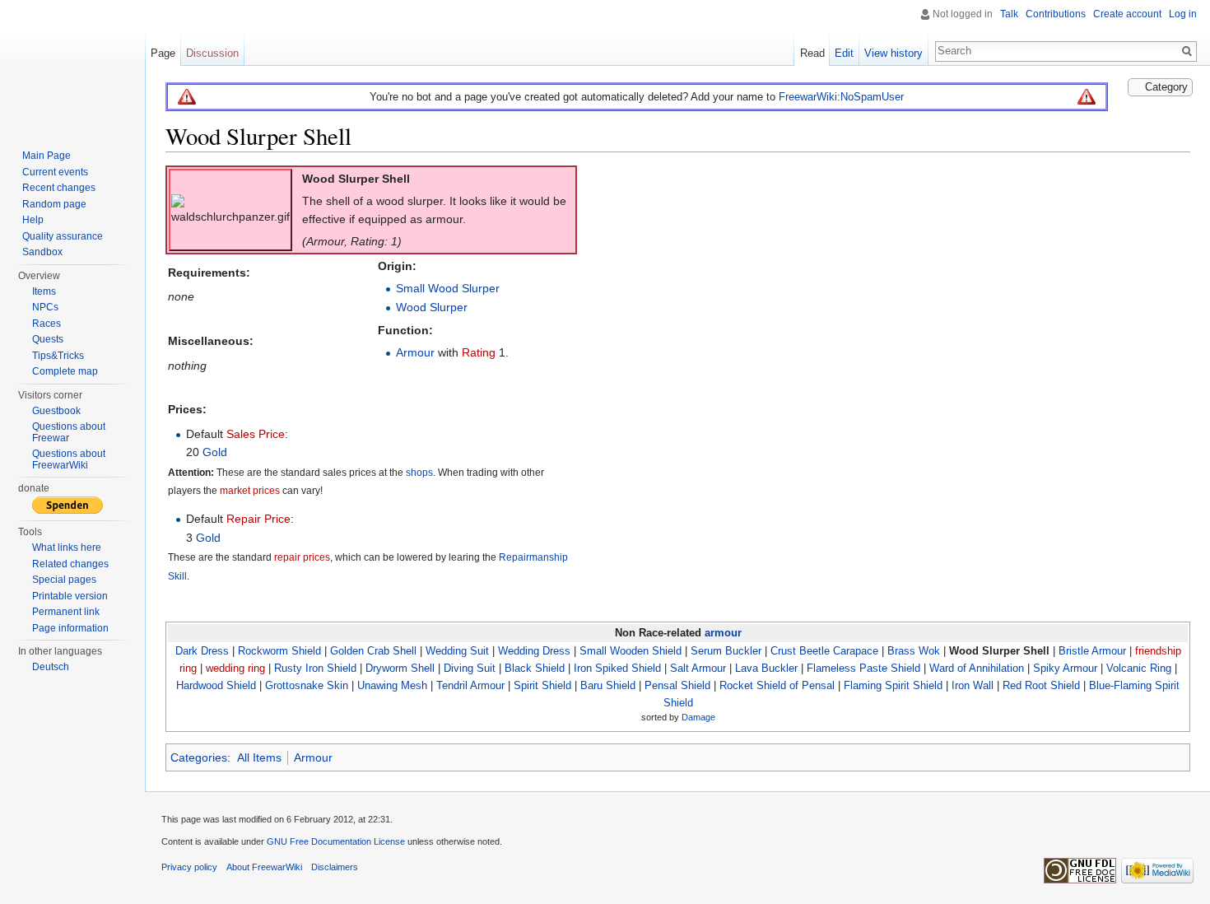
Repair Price (258, 518)
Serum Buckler (726, 651)
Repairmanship (533, 557)
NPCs (45, 307)
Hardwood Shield (216, 685)
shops (419, 472)
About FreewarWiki (264, 867)
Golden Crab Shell (373, 651)
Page (163, 53)
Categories (198, 757)
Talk (1009, 14)
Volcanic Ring (1138, 668)
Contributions (1056, 14)
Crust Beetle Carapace (824, 651)
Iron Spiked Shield (617, 668)
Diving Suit (470, 668)
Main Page (46, 155)
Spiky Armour (1065, 668)
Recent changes (58, 187)
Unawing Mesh (392, 685)
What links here (66, 547)
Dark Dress (202, 651)
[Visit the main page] (72, 66)
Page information (70, 628)
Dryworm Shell (400, 668)
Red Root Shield (1041, 685)
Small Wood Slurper (448, 288)
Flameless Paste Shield (863, 668)
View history (893, 53)
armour (723, 633)
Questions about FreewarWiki (68, 459)
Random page (54, 204)
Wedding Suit (457, 651)
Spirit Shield (542, 685)
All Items (259, 757)
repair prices (302, 557)
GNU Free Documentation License (336, 841)
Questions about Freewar (68, 432)
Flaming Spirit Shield (893, 685)
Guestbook (56, 411)
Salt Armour (698, 668)
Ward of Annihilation (976, 668)
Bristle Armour (1092, 651)
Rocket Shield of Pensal (777, 685)
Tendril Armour (470, 685)
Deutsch (50, 667)
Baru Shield (607, 685)
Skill (177, 576)
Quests (47, 339)
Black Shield (535, 668)
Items (44, 291)
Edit (844, 53)
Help (33, 220)
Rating (479, 352)
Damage (698, 716)
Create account (1127, 14)
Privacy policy (189, 867)
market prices (250, 490)
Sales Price (255, 433)
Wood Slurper (432, 307)
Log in (1183, 14)
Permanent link (66, 611)
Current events (55, 172)
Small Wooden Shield (630, 651)
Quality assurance (62, 236)
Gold (214, 452)
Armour (415, 352)
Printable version (70, 596)
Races (46, 323)
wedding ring (235, 668)
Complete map (65, 371)
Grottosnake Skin (306, 685)
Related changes (70, 564)
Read (812, 53)
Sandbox (42, 252)
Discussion (212, 53)
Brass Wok (913, 651)
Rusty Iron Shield (315, 668)
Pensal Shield (677, 685)
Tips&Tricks (58, 355)
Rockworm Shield (279, 651)
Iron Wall (973, 685)
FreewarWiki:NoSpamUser (841, 97)
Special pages (64, 579)
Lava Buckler (766, 668)
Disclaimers (334, 867)
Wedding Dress (534, 651)
